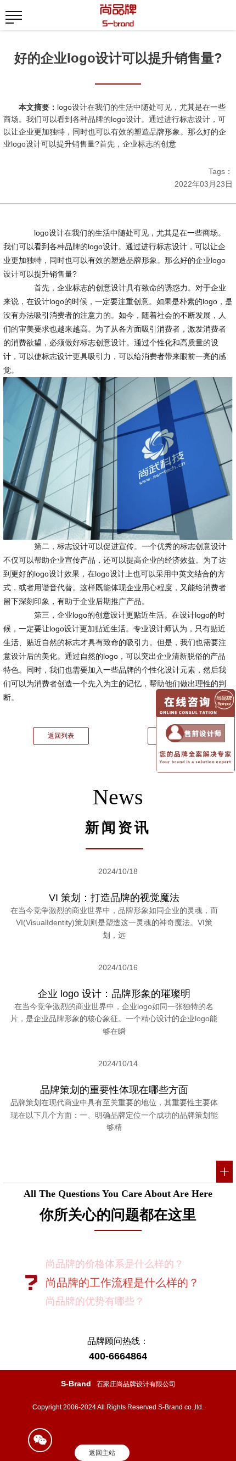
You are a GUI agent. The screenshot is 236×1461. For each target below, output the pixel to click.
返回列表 (61, 736)
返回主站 (102, 1453)
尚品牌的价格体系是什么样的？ (115, 1263)
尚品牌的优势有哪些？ (95, 1301)
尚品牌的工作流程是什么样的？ (122, 1283)
